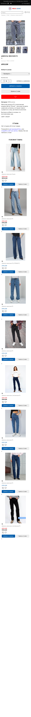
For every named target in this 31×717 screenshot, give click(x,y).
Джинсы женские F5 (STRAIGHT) (11, 263)
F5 (1, 58)
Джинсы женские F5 (7, 218)
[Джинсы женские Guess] (15, 157)
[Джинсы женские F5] (15, 202)
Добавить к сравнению (23, 81)
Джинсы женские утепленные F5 (11, 395)
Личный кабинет (26, 3)
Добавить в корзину (16, 86)
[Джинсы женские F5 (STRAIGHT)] (15, 247)
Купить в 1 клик (15, 91)
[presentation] (1, 187)
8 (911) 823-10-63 (4, 3)
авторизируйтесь (15, 129)
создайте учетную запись (9, 131)
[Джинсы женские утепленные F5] (15, 379)
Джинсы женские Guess (8, 174)
